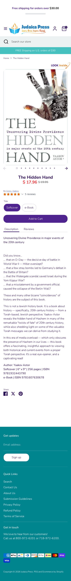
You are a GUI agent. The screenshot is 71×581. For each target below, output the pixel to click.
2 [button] (21, 168)
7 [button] (42, 168)
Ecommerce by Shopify (52, 571)
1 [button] (17, 168)
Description (11, 229)
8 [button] (46, 168)
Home (6, 58)
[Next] (66, 168)
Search (7, 482)
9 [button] (50, 168)
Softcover (12, 208)
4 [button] (29, 168)
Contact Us (10, 487)
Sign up (16, 457)
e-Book (29, 208)
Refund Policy (12, 510)
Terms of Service (13, 516)
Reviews (29, 229)
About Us (9, 493)
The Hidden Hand (21, 58)
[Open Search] (6, 41)
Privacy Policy (11, 505)
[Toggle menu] (4, 28)
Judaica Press (27, 571)
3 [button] (25, 168)
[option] (35, 117)
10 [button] (54, 168)
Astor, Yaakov (12, 191)
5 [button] (33, 168)
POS (36, 571)
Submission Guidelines (17, 499)
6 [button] (37, 168)
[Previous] (4, 168)
